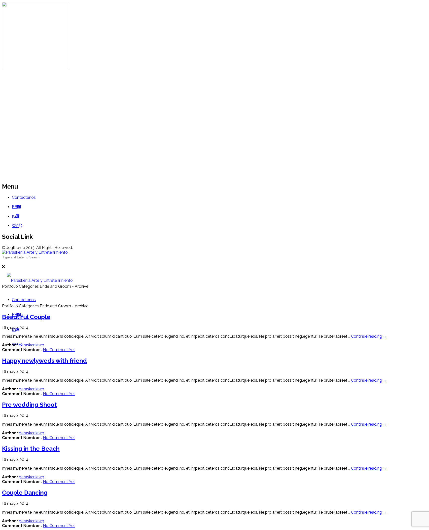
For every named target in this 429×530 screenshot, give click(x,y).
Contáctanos (24, 197)
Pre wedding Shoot (29, 404)
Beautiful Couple (26, 317)
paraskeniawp (31, 345)
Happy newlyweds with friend (44, 360)
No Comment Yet (59, 349)
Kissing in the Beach (31, 448)
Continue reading (369, 336)
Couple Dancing (24, 492)
